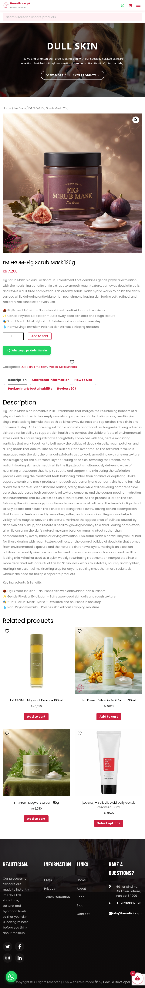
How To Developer (116, 982)
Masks (53, 367)
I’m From (20, 108)
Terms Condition (57, 897)
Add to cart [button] (36, 716)
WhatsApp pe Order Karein (29, 350)
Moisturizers (68, 367)
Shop (81, 897)
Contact (83, 914)
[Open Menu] (138, 5)
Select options (108, 823)
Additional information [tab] (50, 380)
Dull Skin (27, 367)
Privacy (49, 888)
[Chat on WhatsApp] (11, 976)
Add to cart (39, 336)
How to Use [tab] (83, 380)
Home (7, 108)
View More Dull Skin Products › (72, 75)
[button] (135, 120)
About (81, 888)
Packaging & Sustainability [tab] (30, 388)
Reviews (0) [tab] (66, 388)
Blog (80, 905)
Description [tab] (17, 380)
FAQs (48, 880)
